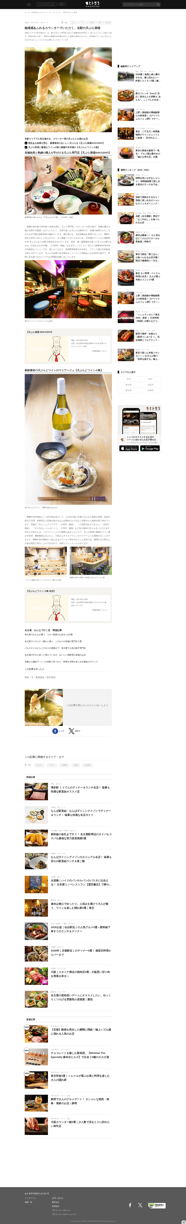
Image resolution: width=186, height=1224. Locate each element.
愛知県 (129, 390)
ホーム (27, 12)
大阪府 (150, 384)
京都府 (150, 390)
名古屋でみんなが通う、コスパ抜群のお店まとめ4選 (49, 634)
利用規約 (55, 1206)
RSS (62, 4)
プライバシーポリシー (61, 1210)
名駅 (66, 23)
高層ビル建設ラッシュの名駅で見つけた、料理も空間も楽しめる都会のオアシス (61, 662)
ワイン (82, 22)
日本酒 (91, 22)
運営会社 (55, 1202)
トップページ (30, 1198)
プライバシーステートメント (64, 1214)
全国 (129, 379)
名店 (99, 22)
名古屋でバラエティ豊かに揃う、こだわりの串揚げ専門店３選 (53, 641)
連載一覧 (28, 1202)
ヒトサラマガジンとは (46, 4)
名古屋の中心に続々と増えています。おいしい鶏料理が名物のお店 (55, 655)
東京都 (129, 384)
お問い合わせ (57, 1198)
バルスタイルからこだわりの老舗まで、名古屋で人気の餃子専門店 (55, 648)
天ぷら (73, 22)
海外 (150, 379)
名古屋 (107, 22)
